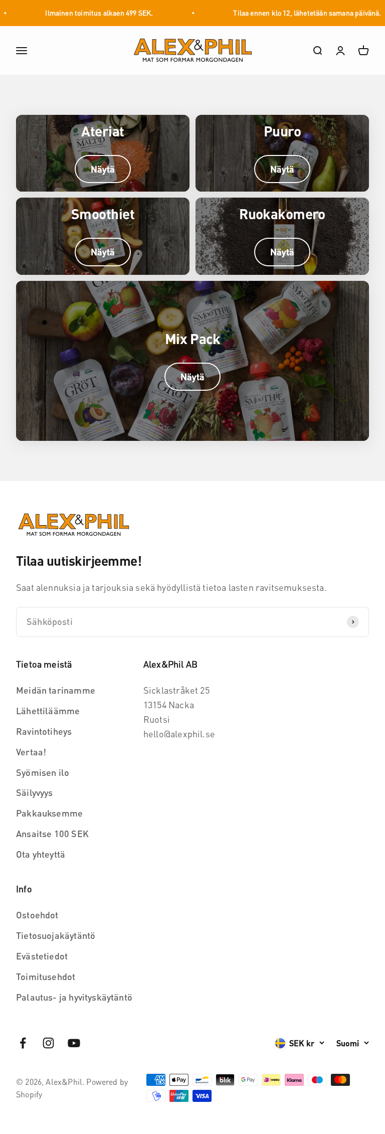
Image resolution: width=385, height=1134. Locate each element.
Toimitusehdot (45, 976)
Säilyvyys (34, 792)
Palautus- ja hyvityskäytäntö (74, 997)
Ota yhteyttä (40, 854)
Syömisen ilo (42, 772)
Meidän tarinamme (55, 690)
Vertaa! (31, 751)
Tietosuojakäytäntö (55, 935)
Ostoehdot (37, 914)
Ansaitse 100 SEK (52, 833)
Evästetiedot (42, 955)
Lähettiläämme (48, 710)
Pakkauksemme (49, 813)
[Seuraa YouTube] (74, 1043)
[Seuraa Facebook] (23, 1043)
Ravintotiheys (44, 731)
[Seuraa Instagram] (48, 1043)
